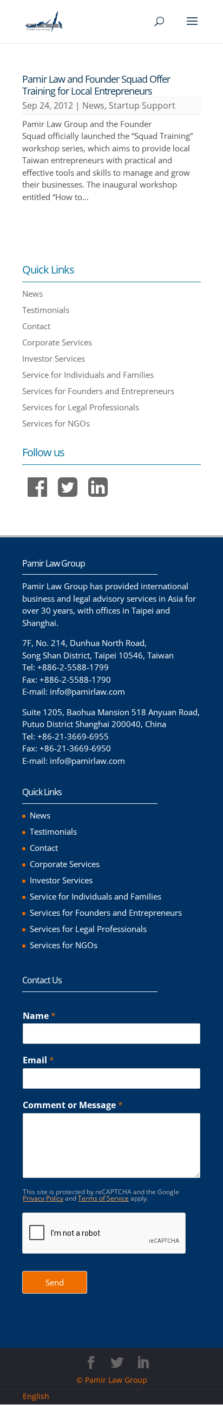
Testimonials (45, 309)
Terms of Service (103, 1198)
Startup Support (142, 105)
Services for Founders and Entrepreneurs (98, 390)
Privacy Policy (43, 1198)
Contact (36, 326)
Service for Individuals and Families (88, 374)
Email (38, 1060)
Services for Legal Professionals (80, 407)
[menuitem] (40, 1396)
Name (39, 1016)
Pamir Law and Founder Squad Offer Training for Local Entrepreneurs (96, 84)
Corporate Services (57, 342)
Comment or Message (73, 1105)
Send (54, 1282)
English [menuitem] (36, 1396)
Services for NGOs (56, 423)
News (93, 105)
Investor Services (53, 358)
